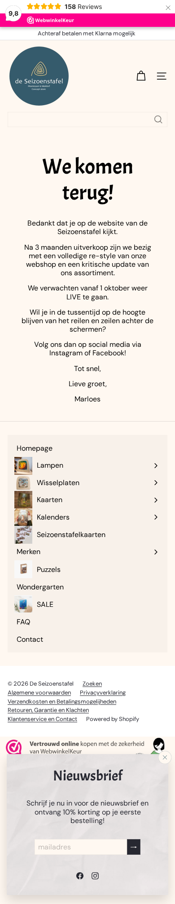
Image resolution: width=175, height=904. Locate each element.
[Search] (158, 119)
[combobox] (87, 119)
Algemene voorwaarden (39, 692)
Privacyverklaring (103, 692)
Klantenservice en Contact (42, 719)
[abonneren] (133, 847)
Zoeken (92, 683)
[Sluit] (165, 757)
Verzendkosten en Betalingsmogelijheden (62, 701)
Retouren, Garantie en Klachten (48, 710)
